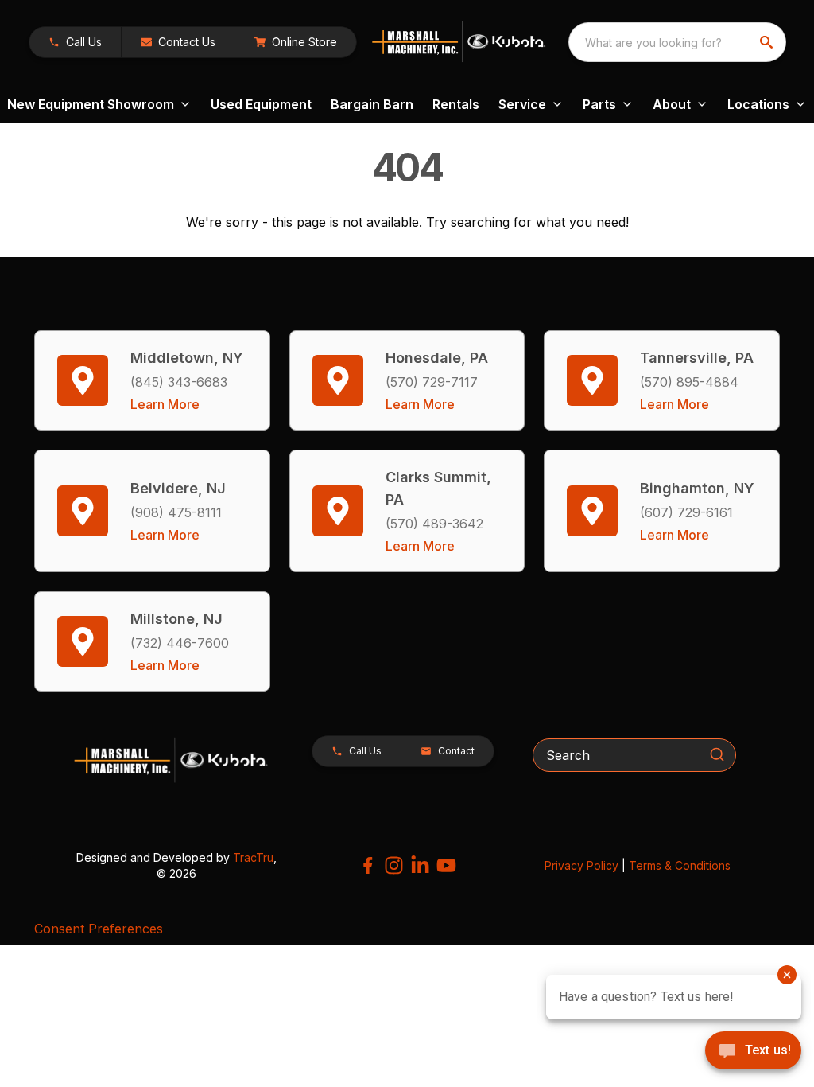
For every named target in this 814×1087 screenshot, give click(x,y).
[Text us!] (753, 1052)
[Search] (717, 754)
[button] (75, 42)
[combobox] (677, 42)
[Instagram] (394, 865)
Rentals (455, 104)
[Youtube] (446, 865)
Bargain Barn (372, 104)
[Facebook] (368, 865)
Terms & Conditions (680, 865)
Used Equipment (261, 104)
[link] (296, 42)
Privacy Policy (581, 865)
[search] (767, 42)
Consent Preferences (98, 929)
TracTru (253, 857)
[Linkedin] (420, 865)
